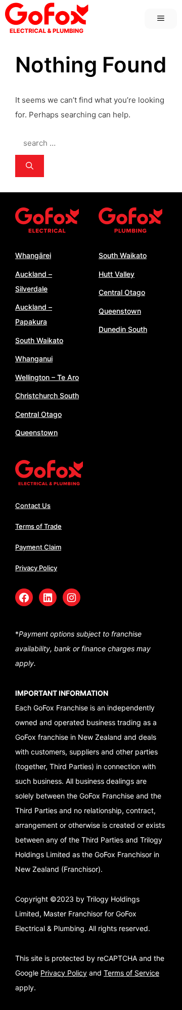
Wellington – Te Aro (47, 377)
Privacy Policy (36, 568)
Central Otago (38, 414)
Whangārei (33, 255)
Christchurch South (47, 395)
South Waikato (39, 340)
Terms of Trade (38, 526)
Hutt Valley (116, 274)
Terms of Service (131, 973)
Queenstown (36, 432)
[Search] (29, 166)
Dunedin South (123, 329)
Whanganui (34, 358)
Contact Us (33, 505)
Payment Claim (38, 547)
